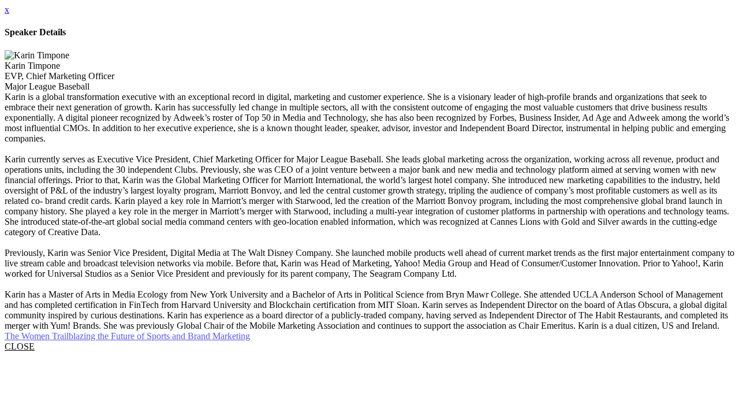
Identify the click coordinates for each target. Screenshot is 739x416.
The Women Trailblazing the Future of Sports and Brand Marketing (127, 336)
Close (20, 346)
